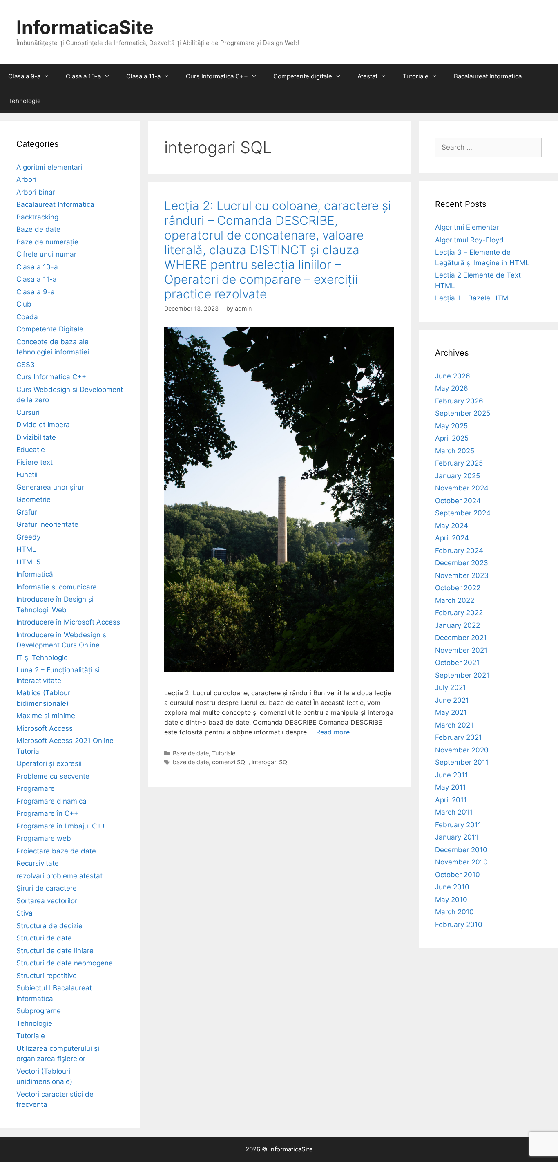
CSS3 (25, 364)
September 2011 (462, 762)
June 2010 (452, 887)
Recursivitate (37, 863)
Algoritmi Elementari (468, 227)
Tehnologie (24, 101)
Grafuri (27, 512)
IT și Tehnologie (42, 658)
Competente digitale (302, 76)
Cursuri (28, 412)
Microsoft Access (44, 728)
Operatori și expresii (49, 763)
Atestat (367, 76)
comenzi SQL (230, 762)
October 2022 (457, 588)
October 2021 (457, 662)
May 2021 (451, 712)
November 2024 (462, 488)
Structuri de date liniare (55, 951)
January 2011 (456, 837)
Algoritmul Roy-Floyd (469, 240)
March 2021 (454, 725)
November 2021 (461, 650)
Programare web (43, 838)
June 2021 (452, 700)
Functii (27, 474)
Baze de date (191, 753)
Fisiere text (34, 462)
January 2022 (457, 625)
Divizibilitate (36, 437)
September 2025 (462, 413)
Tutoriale (416, 76)
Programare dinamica (51, 801)
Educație (30, 450)
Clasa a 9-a (24, 76)
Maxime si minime (45, 716)
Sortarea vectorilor (46, 901)
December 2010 (461, 850)
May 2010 (451, 900)
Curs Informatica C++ (217, 76)
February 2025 (459, 463)
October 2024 (458, 501)
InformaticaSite (85, 27)
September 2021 (462, 675)
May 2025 (451, 426)
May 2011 (450, 787)
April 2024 (452, 538)
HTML (26, 549)
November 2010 (461, 862)
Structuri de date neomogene (64, 963)
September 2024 (463, 513)
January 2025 (457, 476)
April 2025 (452, 438)
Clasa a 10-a (83, 76)
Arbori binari (36, 192)
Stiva (24, 913)
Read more (333, 732)
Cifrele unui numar (46, 254)
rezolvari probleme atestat (59, 876)
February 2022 (459, 613)
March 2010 (454, 912)
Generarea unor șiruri (51, 487)
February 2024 (459, 550)
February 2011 (458, 825)
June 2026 (452, 376)
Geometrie (33, 499)
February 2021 (458, 737)
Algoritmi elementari (49, 167)
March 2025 (454, 451)
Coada (27, 317)
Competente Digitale (49, 329)
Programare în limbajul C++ (61, 826)
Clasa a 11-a (143, 76)
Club (23, 304)
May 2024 (451, 526)
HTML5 (28, 562)
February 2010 (458, 924)
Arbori (26, 179)
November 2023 (462, 575)
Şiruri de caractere (46, 888)
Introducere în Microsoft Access (68, 622)
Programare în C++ (47, 813)
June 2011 (451, 775)
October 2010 (457, 875)
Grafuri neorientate (47, 524)
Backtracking (37, 217)
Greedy (28, 537)
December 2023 (461, 563)
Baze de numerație (47, 242)
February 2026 (459, 401)
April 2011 (451, 800)
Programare (35, 788)
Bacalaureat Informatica (488, 76)
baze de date (191, 762)
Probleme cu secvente (52, 776)
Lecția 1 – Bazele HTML (473, 298)
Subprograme (38, 1011)
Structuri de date (44, 938)
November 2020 (462, 750)
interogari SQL (271, 762)
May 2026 (451, 388)
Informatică (34, 574)
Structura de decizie (49, 926)
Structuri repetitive (46, 976)
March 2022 (454, 600)
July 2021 (450, 687)
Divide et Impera (43, 425)
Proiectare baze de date (56, 851)
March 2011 (454, 812)
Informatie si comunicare (56, 587)
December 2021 (461, 638)
